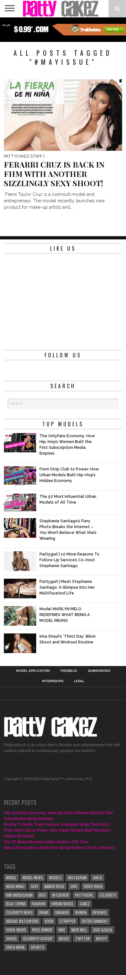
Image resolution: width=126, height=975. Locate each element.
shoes (11, 938)
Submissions (99, 670)
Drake (44, 912)
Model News (33, 877)
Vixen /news (16, 929)
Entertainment (95, 921)
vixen (49, 921)
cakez (84, 903)
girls (97, 877)
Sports (37, 947)
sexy (34, 886)
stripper (67, 921)
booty (101, 938)
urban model (62, 903)
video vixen (93, 886)
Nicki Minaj (15, 886)
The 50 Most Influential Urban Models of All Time (46, 842)
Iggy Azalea (102, 929)
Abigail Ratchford (22, 921)
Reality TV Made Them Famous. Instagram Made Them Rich (57, 824)
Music (64, 938)
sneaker (62, 912)
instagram (77, 877)
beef (42, 895)
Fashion (38, 903)
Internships (52, 681)
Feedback (68, 670)
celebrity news (19, 912)
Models (55, 877)
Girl (74, 886)
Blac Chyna (16, 903)
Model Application (33, 670)
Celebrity (108, 895)
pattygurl (84, 895)
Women (81, 912)
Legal (79, 681)
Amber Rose (54, 886)
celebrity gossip (38, 938)
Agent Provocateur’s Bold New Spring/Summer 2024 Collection (59, 847)
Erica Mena (15, 947)
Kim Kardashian (19, 895)
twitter (82, 938)
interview (60, 895)
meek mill (79, 929)
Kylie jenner (42, 929)
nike (61, 929)
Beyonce (100, 912)
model (11, 877)
